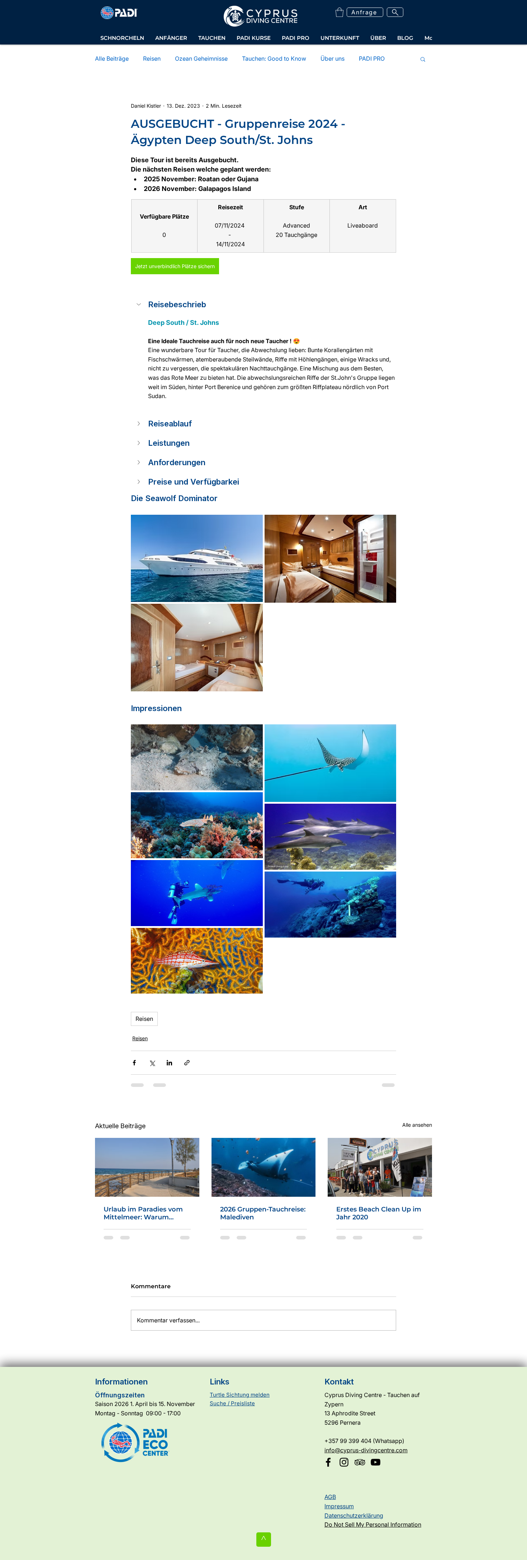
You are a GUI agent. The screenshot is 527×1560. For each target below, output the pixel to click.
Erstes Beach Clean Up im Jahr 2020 (378, 1213)
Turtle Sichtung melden (240, 1394)
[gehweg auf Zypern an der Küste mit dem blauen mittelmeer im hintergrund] (147, 1167)
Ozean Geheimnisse (201, 58)
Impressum (339, 1506)
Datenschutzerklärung (353, 1515)
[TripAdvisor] (360, 1462)
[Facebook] (328, 1462)
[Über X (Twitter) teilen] (151, 1062)
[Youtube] (375, 1462)
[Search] (395, 12)
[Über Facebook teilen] (134, 1062)
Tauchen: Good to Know (274, 58)
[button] (339, 12)
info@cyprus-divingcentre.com (366, 1450)
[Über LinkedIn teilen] (169, 1062)
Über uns (333, 58)
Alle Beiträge (112, 58)
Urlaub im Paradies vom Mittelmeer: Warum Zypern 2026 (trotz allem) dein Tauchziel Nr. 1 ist (145, 1213)
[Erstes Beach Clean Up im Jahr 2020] (380, 1167)
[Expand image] (197, 558)
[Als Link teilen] (187, 1062)
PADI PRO (372, 58)
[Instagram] (344, 1462)
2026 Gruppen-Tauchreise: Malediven (262, 1213)
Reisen (152, 58)
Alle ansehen (417, 1125)
